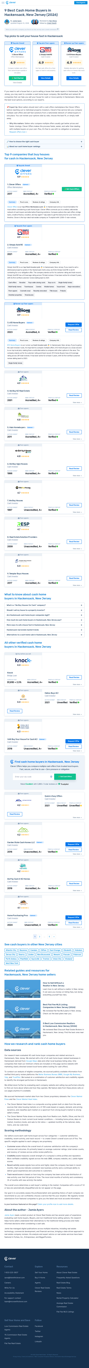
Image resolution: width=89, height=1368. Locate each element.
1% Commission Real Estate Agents (15, 1336)
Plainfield (24, 959)
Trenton (46, 959)
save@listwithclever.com (14, 1277)
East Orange (55, 950)
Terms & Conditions (27, 1356)
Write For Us (9, 1288)
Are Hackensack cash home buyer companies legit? (28, 615)
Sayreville (35, 959)
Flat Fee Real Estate (12, 1343)
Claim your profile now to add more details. (56, 1204)
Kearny (22, 955)
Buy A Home (40, 1277)
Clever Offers (12, 207)
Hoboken (78, 950)
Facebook (39, 1326)
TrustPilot (16, 1077)
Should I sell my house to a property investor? (26, 610)
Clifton (43, 950)
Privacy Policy (17, 1356)
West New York (12, 963)
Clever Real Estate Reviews (42, 1289)
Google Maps (31, 1061)
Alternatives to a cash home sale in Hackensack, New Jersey (32, 635)
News (59, 1293)
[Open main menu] (3, 3)
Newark (57, 955)
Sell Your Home (41, 1272)
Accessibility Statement (14, 1293)
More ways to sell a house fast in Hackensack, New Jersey (31, 625)
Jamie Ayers (17, 21)
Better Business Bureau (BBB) (50, 1074)
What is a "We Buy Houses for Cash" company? (26, 605)
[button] (33, 777)
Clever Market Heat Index (26, 1099)
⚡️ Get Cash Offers (65, 777)
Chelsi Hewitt (51, 23)
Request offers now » (18, 132)
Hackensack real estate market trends (23, 630)
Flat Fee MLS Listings (65, 1312)
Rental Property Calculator (67, 1298)
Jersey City (10, 955)
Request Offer (73, 324)
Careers (7, 1283)
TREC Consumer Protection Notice (44, 1356)
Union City (57, 959)
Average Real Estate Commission (65, 1305)
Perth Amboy (11, 959)
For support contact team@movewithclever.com (15, 1300)
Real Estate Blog (63, 1283)
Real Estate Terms (64, 1288)
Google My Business (71, 1074)
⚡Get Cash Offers (71, 189)
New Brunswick (43, 955)
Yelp (6, 1077)
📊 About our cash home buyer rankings (23, 146)
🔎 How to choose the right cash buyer (23, 142)
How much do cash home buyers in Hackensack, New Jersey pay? (34, 620)
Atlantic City (11, 950)
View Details (17, 83)
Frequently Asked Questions (68, 1277)
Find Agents (80, 3)
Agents (38, 1283)
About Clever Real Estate (67, 1272)
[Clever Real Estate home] (12, 2)
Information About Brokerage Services (65, 1356)
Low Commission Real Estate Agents (16, 1328)
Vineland (68, 959)
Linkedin (38, 1341)
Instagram (39, 1336)
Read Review (73, 330)
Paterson (77, 955)
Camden (33, 950)
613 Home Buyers (13, 345)
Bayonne (23, 950)
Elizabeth (67, 950)
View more (76, 402)
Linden (31, 955)
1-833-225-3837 (11, 1272)
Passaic (66, 955)
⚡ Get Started (17, 78)
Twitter (38, 1331)
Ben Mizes (53, 21)
